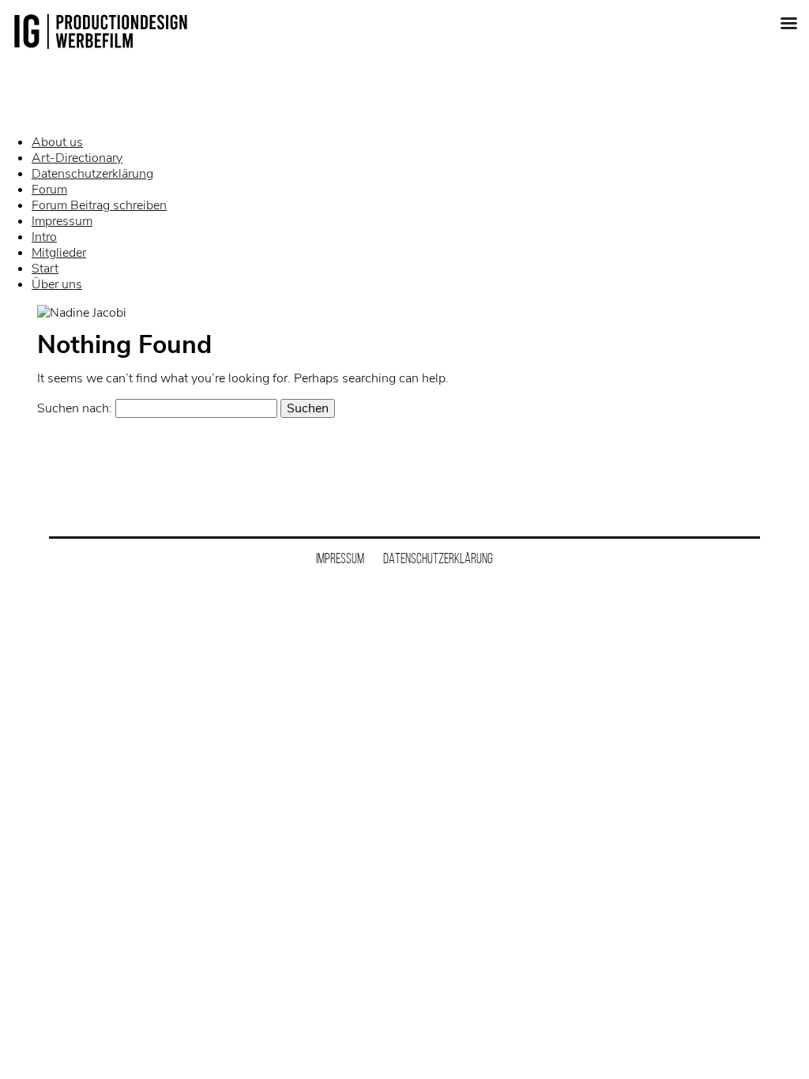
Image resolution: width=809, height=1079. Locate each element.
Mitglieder (59, 252)
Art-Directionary (77, 158)
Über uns (57, 284)
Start (45, 268)
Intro (44, 237)
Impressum (62, 221)
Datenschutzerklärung (92, 173)
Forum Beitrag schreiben (99, 205)
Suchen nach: (74, 408)
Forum (49, 189)
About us (57, 142)
